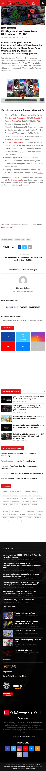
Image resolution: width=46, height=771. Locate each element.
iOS (17, 504)
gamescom (6, 501)
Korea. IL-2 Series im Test (25, 631)
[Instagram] (19, 748)
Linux (4, 508)
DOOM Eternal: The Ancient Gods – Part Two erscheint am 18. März (23, 259)
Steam (4, 517)
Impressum (7, 767)
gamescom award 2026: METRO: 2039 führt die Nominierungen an (28, 398)
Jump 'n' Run (25, 504)
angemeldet (12, 320)
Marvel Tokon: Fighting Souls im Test (28, 641)
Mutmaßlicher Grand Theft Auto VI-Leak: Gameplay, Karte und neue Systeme (19, 592)
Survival (21, 517)
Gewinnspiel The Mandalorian (24, 461)
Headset (35, 501)
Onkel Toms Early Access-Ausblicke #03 (19, 600)
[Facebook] (7, 748)
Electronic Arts (7, 239)
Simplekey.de (7, 672)
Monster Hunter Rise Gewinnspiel (23, 270)
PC (23, 239)
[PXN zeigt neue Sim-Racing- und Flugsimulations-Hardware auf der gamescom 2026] (6, 408)
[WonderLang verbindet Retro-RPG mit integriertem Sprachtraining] (6, 418)
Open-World (15, 511)
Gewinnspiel (16, 501)
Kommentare (12, 307)
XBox (28, 239)
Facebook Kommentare (30, 307)
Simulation (31, 514)
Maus (16, 508)
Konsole (17, 239)
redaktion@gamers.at (27, 736)
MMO (30, 508)
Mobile (37, 508)
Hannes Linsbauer (21, 401)
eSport (24, 498)
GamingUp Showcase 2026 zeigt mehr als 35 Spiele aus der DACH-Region (28, 426)
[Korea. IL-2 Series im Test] (8, 633)
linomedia (16, 769)
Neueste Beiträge (11, 391)
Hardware (26, 501)
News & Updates (11, 28)
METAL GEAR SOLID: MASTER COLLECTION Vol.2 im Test (26, 623)
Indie (11, 504)
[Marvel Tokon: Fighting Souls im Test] (8, 642)
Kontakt (37, 765)
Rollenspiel (12, 514)
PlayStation (30, 511)
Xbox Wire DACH (7, 227)
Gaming (4, 28)
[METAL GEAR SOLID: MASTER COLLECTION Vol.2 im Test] (8, 624)
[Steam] (19, 754)
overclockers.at (30, 769)
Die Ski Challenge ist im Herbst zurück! (23, 478)
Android (15, 495)
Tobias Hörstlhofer (22, 644)
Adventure (6, 495)
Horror (5, 504)
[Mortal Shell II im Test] (8, 652)
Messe (23, 508)
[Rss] (37, 748)
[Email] (31, 748)
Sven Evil (20, 626)
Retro (4, 514)
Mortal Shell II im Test (23, 650)
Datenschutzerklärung (18, 767)
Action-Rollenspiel (30, 491)
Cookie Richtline (30, 767)
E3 (3, 498)
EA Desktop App (14, 180)
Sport (39, 514)
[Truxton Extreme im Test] (8, 615)
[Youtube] (25, 748)
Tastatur (38, 517)
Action (5, 491)
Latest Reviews (10, 607)
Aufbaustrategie (26, 495)
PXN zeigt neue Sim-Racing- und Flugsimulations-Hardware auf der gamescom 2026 (27, 408)
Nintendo (5, 511)
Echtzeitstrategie (12, 498)
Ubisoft (5, 521)
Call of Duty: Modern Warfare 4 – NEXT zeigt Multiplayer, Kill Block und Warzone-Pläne (28, 436)
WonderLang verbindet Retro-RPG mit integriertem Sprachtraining (28, 417)
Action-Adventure (15, 491)
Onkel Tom (8, 602)
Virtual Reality (15, 521)
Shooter (22, 514)
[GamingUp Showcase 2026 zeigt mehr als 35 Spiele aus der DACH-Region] (6, 427)
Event (31, 498)
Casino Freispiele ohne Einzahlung (14, 676)
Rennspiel (40, 511)
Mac (10, 508)
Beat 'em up (37, 495)
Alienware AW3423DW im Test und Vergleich (27, 473)
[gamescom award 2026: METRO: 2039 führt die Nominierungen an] (6, 399)
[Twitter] (13, 748)
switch (30, 517)
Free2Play (39, 498)
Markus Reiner (8, 37)
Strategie (13, 517)
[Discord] (25, 754)
